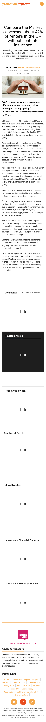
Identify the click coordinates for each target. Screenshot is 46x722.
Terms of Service (34, 682)
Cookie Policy (27, 689)
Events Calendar (18, 682)
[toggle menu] (42, 4)
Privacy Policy (8, 685)
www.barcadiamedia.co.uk (23, 643)
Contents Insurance (32, 68)
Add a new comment (29, 292)
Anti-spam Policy (23, 685)
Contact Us (15, 689)
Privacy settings (21, 695)
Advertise (37, 685)
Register (35, 679)
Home (6, 679)
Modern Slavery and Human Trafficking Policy (21, 692)
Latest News (17, 679)
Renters (21, 68)
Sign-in (27, 679)
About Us (5, 682)
